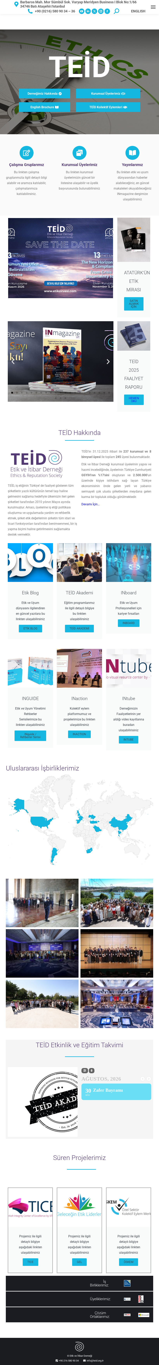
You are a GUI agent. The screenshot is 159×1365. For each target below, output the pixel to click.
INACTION (79, 734)
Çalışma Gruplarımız (26, 164)
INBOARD (129, 623)
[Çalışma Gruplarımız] (27, 153)
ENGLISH (138, 11)
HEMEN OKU (134, 399)
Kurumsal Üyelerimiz (79, 164)
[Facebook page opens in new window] (107, 11)
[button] (13, 361)
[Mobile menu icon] (153, 7)
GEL (79, 1262)
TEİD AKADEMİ (79, 628)
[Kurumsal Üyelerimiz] (79, 153)
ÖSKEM (128, 1262)
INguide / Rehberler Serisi (30, 735)
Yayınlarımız (132, 164)
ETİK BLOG (30, 628)
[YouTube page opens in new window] (81, 11)
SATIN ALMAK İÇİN (134, 303)
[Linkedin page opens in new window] (88, 11)
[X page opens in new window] (94, 11)
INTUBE (129, 739)
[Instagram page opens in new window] (101, 11)
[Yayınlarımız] (132, 153)
